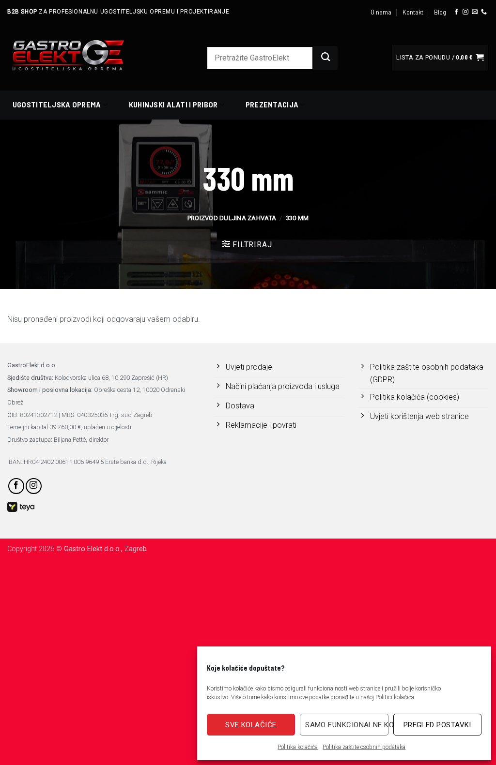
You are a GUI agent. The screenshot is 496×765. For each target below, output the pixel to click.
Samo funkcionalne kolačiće (346, 724)
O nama (381, 12)
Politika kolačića (298, 747)
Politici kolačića (394, 697)
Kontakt (413, 12)
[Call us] (484, 12)
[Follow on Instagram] (465, 12)
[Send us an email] (475, 12)
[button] (440, 58)
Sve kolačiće (250, 724)
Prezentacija (272, 105)
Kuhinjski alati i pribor (173, 105)
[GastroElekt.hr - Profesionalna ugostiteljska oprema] (80, 54)
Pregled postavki (437, 724)
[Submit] (325, 58)
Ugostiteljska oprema (57, 105)
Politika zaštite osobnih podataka (364, 747)
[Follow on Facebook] (456, 12)
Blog (440, 12)
